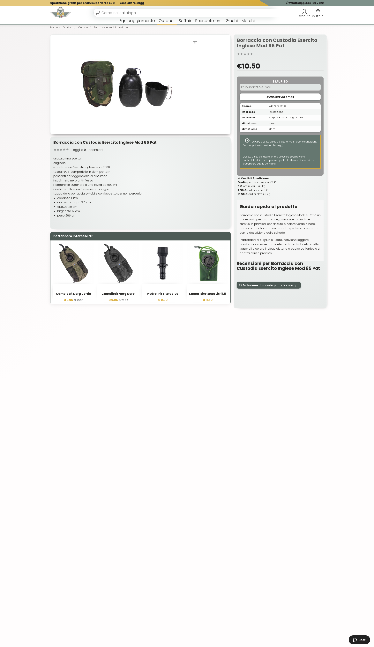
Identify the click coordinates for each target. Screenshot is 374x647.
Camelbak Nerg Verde (73, 294)
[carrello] (318, 12)
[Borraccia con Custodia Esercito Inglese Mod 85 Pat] (126, 84)
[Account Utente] (304, 12)
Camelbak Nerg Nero (118, 294)
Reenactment (208, 20)
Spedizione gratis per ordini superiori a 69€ (82, 3)
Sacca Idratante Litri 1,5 (207, 294)
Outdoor (167, 20)
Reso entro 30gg (131, 3)
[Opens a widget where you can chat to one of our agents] (359, 640)
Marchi (248, 20)
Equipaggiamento (137, 20)
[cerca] (98, 13)
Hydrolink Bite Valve (162, 294)
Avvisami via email (280, 97)
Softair (185, 20)
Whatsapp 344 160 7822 (306, 3)
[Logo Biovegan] (60, 13)
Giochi (232, 20)
